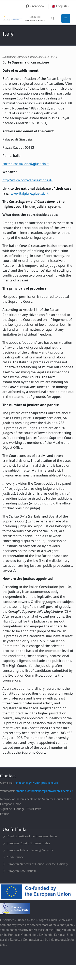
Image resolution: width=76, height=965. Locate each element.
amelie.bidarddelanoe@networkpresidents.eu (44, 791)
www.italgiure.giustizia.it (29, 193)
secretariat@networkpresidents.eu (36, 782)
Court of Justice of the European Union (31, 836)
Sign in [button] (35, 18)
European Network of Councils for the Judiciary (37, 864)
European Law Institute (21, 871)
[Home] (12, 18)
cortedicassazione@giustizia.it (25, 164)
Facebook (37, 6)
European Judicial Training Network (29, 850)
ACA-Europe (15, 857)
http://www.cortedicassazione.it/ (27, 180)
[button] (61, 6)
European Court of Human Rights (28, 843)
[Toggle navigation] (65, 18)
